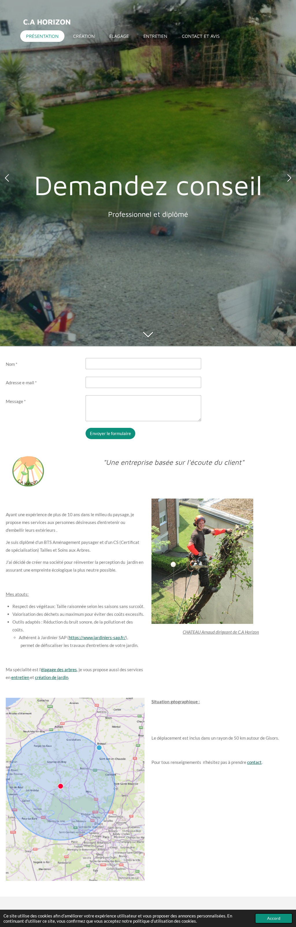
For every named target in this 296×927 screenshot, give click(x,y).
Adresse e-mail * (21, 382)
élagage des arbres (59, 669)
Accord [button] (273, 918)
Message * (16, 401)
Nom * (11, 364)
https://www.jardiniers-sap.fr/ (97, 637)
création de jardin (51, 677)
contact (254, 762)
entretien (20, 677)
